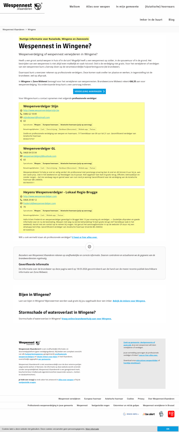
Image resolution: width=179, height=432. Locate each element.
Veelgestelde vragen (101, 405)
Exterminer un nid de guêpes (126, 405)
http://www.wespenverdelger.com (40, 196)
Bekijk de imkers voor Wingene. (129, 300)
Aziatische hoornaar (114, 398)
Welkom (75, 6)
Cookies (130, 398)
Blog (172, 19)
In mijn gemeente (127, 6)
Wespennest (82, 405)
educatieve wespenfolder (147, 360)
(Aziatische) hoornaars (160, 6)
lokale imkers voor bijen (47, 356)
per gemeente (44, 359)
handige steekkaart (132, 363)
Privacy (141, 398)
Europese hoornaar (92, 398)
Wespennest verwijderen (69, 398)
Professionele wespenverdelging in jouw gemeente (50, 405)
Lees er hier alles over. (148, 355)
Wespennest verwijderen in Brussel (158, 405)
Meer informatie (92, 429)
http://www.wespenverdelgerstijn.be (41, 110)
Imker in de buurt (151, 19)
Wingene (32, 29)
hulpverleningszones (34, 354)
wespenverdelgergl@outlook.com (39, 156)
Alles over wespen (98, 6)
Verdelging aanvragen (88, 91)
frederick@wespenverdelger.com (39, 203)
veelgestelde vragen (27, 382)
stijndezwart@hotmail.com (36, 117)
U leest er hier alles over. (84, 237)
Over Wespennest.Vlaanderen (161, 398)
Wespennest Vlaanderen (13, 29)
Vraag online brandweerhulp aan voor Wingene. (87, 318)
